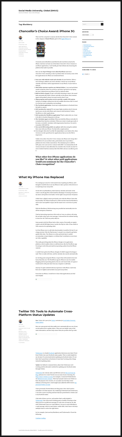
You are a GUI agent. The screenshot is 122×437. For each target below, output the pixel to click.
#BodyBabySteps (87, 45)
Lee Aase (21, 40)
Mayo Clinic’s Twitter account (44, 376)
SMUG (25, 328)
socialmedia (25, 337)
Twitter (53, 320)
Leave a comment (23, 196)
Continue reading (41, 418)
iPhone (25, 49)
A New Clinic (86, 48)
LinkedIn (21, 334)
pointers (25, 334)
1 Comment (21, 56)
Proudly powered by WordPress (45, 430)
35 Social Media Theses (88, 46)
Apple (20, 46)
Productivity (21, 44)
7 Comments (21, 342)
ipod (21, 51)
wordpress (21, 54)
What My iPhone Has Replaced (41, 177)
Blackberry (24, 46)
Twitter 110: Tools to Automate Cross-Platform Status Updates (46, 313)
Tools (26, 44)
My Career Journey (87, 52)
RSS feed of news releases (45, 378)
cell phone (26, 192)
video (26, 190)
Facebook (21, 49)
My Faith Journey (87, 54)
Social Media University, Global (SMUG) (38, 10)
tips (29, 337)
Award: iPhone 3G (47, 31)
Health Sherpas (86, 51)
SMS (24, 336)
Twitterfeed (39, 373)
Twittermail (39, 400)
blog (25, 331)
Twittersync (39, 353)
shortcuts (21, 336)
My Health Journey (87, 55)
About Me (85, 49)
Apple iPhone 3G (66, 39)
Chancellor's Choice (23, 48)
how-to (25, 333)
